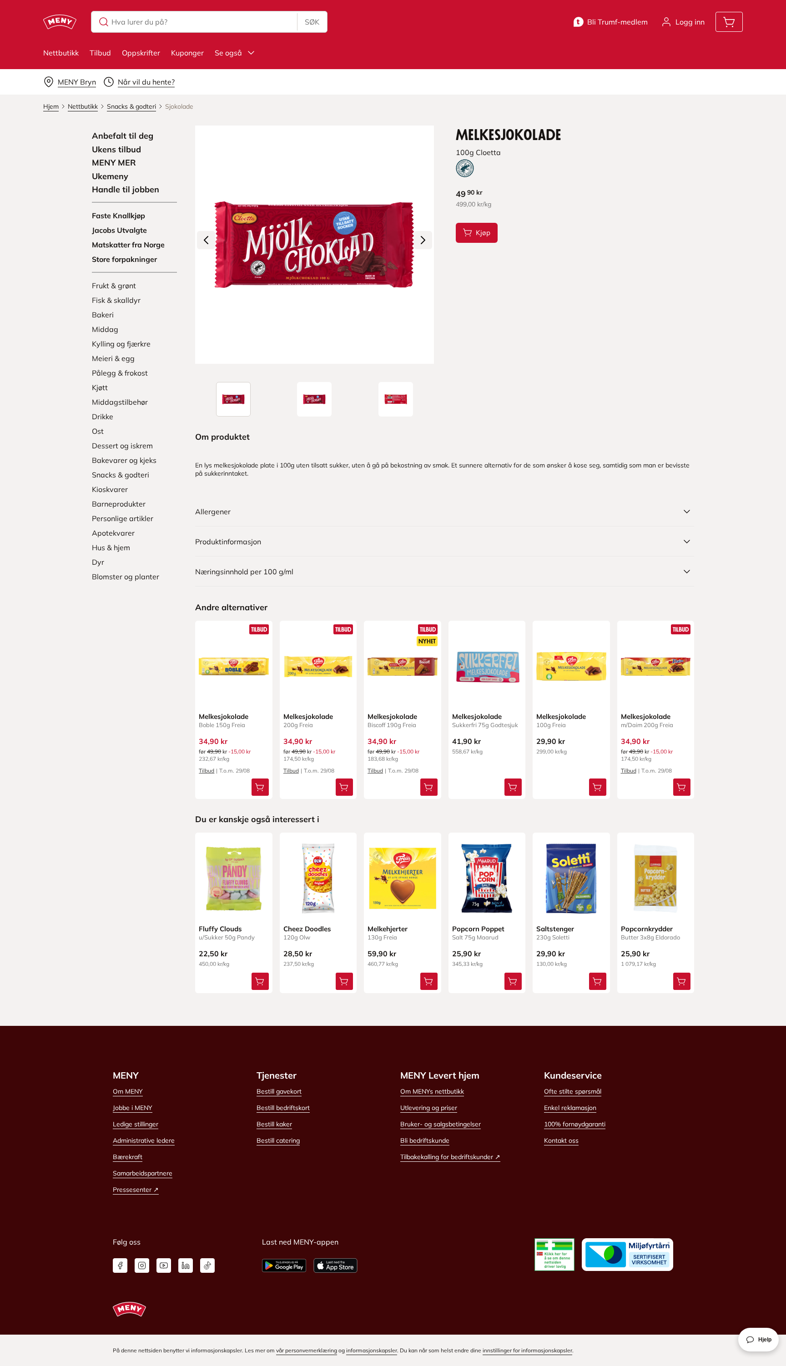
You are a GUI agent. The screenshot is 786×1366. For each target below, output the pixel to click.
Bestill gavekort (279, 1091)
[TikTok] (207, 1265)
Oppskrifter (141, 52)
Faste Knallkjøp (118, 215)
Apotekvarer (113, 532)
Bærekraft (127, 1157)
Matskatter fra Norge (128, 244)
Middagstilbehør (120, 402)
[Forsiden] (314, 399)
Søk (312, 21)
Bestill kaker (274, 1124)
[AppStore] (335, 1265)
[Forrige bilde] (206, 240)
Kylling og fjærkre (121, 343)
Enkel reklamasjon (570, 1108)
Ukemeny (110, 176)
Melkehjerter (388, 928)
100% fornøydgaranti (574, 1124)
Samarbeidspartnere (142, 1173)
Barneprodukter (119, 503)
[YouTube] (163, 1265)
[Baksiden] (395, 399)
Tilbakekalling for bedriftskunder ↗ (450, 1157)
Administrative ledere (144, 1140)
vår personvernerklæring (306, 1350)
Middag (105, 329)
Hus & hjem (111, 547)
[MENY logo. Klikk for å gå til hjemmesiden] (59, 22)
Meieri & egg (113, 358)
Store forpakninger (124, 259)
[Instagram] (142, 1265)
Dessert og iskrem (122, 445)
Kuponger (187, 52)
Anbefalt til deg (122, 136)
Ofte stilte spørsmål (572, 1091)
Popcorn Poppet (478, 928)
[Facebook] (120, 1265)
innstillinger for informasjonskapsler (527, 1350)
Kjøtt (100, 387)
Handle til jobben (125, 190)
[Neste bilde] (423, 240)
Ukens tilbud (116, 150)
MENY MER (114, 163)
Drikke (102, 416)
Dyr (98, 562)
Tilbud (100, 52)
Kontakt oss (561, 1140)
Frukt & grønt (114, 285)
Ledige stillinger (135, 1124)
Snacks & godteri (120, 474)
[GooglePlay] (284, 1265)
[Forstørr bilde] (314, 245)
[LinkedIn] (185, 1265)
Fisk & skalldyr (116, 300)
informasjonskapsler (371, 1350)
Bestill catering (278, 1140)
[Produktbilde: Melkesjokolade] (233, 399)
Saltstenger (555, 928)
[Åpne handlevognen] (729, 22)
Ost (98, 431)
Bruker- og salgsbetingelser (440, 1124)
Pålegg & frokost (120, 372)
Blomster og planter (125, 576)
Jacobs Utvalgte (119, 230)
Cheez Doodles (307, 928)
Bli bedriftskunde (424, 1140)
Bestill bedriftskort (283, 1108)
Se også (228, 52)
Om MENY (128, 1091)
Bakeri (103, 314)
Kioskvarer (110, 489)
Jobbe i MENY (132, 1108)
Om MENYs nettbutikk (432, 1091)
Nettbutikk (61, 52)
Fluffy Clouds (220, 928)
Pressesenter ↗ (136, 1189)
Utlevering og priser (428, 1108)
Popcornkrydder (647, 928)
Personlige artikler (122, 518)
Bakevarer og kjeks (124, 460)
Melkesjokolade (223, 716)
